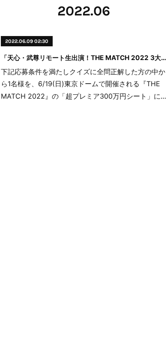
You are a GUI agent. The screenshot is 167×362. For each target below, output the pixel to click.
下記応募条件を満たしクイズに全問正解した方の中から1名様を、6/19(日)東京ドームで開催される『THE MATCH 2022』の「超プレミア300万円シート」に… (83, 84)
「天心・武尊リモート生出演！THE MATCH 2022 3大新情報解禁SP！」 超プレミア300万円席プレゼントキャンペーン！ (83, 58)
